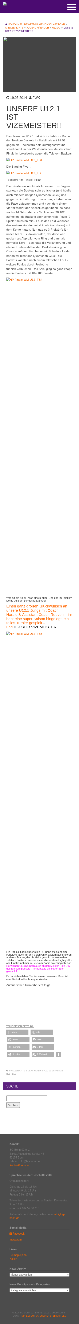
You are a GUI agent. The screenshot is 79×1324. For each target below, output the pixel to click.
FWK (36, 98)
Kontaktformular (19, 1165)
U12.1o (29, 1071)
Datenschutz (43, 1316)
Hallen (13, 1258)
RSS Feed (11, 1074)
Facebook (18, 1233)
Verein (38, 1071)
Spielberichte (17, 1071)
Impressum (27, 1316)
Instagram (15, 1239)
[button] (17, 1032)
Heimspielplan (18, 1255)
